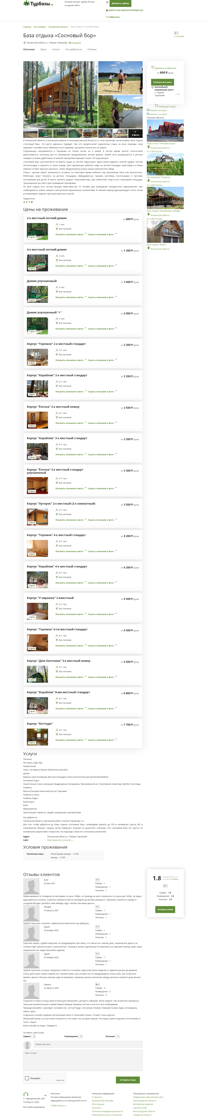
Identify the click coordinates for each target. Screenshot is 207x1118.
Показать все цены (162, 82)
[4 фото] (37, 516)
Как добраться (73, 49)
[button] (86, 234)
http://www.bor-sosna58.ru (60, 840)
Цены (43, 49)
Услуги (56, 49)
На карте (76, 42)
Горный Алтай (140, 1107)
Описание (29, 49)
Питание (110, 1036)
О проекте (97, 1097)
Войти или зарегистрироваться (125, 10)
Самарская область (142, 1114)
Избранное (114, 17)
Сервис (27, 1036)
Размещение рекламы (102, 1100)
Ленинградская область (144, 1100)
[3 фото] (37, 357)
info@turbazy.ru (58, 1105)
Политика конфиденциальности (107, 1111)
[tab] (82, 231)
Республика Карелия (143, 1104)
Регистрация (98, 1104)
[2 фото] (37, 231)
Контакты (96, 1107)
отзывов (173, 879)
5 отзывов (179, 36)
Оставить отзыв (127, 1080)
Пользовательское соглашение (107, 1114)
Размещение (71, 1036)
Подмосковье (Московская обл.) (148, 1097)
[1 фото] (37, 325)
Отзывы (92, 49)
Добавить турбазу (120, 3)
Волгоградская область (144, 1111)
